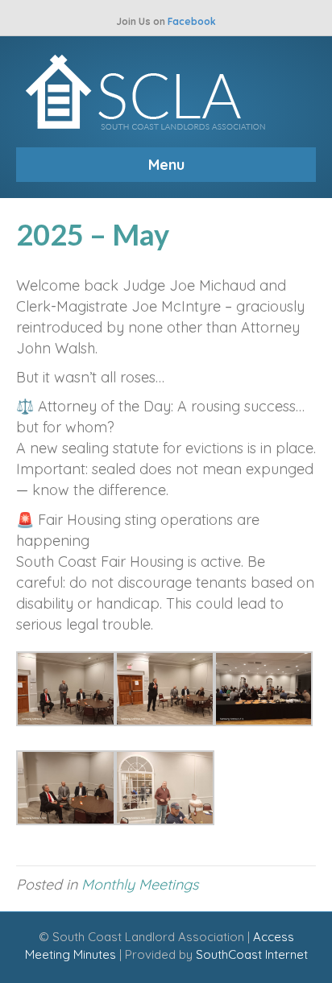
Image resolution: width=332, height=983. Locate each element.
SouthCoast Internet (252, 954)
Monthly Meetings (139, 884)
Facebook (192, 21)
